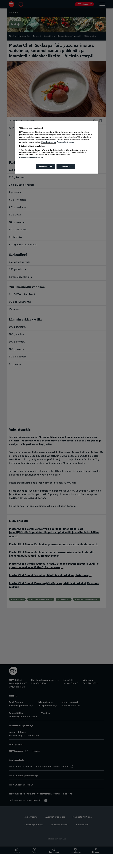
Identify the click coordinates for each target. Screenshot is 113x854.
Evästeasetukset (45, 166)
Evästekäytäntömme (49, 142)
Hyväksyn (66, 166)
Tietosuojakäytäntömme (65, 142)
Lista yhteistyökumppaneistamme (31, 157)
